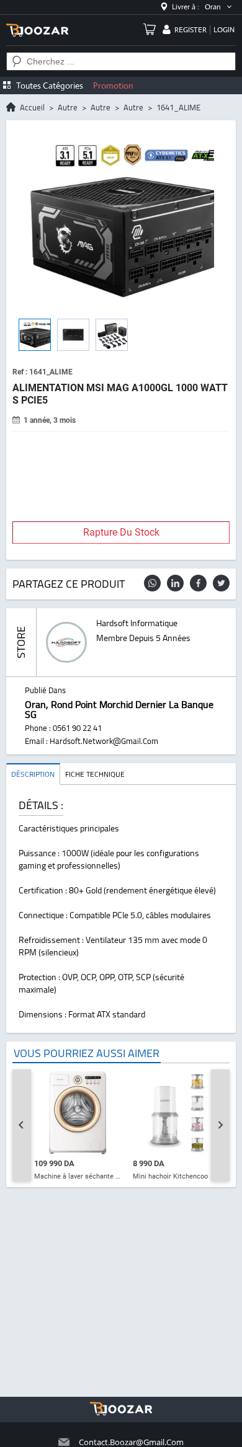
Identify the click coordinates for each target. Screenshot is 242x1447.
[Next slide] (220, 1125)
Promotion (113, 85)
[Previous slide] (21, 1125)
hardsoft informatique (136, 623)
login (224, 30)
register (190, 30)
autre (68, 107)
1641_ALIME (178, 107)
